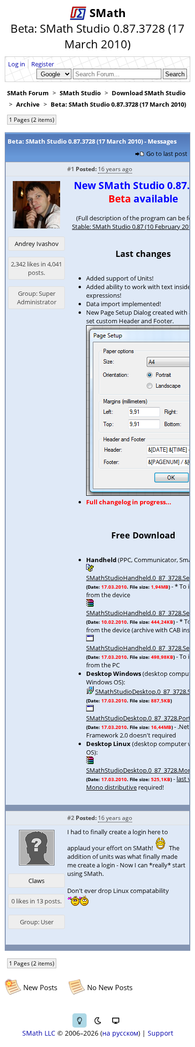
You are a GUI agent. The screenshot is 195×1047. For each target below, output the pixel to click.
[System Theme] (115, 1020)
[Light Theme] (79, 1020)
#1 (70, 169)
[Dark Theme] (97, 1020)
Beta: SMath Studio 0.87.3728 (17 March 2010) (118, 104)
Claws (36, 880)
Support (160, 1033)
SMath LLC (38, 1033)
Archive (28, 104)
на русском (120, 1033)
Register (42, 64)
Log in (16, 64)
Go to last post (166, 153)
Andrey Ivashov (37, 243)
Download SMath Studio (149, 93)
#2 (70, 818)
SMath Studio (80, 93)
